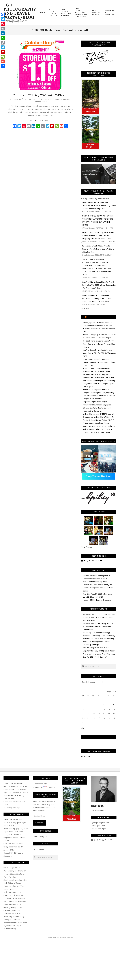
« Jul (82, 728)
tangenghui (97, 805)
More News (85, 308)
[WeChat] (2, 56)
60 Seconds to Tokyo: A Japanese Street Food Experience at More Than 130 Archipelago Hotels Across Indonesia (98, 235)
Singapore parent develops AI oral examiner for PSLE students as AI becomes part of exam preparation (97, 371)
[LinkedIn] (2, 33)
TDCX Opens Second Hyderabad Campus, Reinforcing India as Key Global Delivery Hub (99, 362)
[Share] (2, 66)
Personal (58, 99)
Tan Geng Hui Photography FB (98, 737)
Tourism (37, 101)
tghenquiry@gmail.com (100, 822)
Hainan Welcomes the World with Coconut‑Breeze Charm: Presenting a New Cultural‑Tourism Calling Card (99, 205)
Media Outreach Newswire (99, 317)
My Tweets (85, 756)
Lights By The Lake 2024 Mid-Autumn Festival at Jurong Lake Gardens (16, 795)
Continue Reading (40, 120)
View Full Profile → (98, 810)
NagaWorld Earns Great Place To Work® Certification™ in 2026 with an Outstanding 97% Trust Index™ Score (99, 285)
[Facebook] (2, 14)
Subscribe (39, 822)
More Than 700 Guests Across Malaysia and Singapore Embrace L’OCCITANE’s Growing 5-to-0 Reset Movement (99, 429)
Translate (51, 787)
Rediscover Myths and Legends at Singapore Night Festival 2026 (15, 822)
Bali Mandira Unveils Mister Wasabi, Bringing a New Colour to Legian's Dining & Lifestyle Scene (98, 249)
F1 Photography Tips (12, 807)
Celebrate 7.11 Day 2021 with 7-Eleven (40, 95)
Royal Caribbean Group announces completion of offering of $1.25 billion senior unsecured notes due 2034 (96, 298)
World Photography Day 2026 (95, 581)
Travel (44, 101)
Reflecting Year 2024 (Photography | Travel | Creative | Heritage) (98, 641)
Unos (57, 937)
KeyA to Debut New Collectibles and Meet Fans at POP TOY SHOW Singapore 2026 (99, 353)
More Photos (86, 547)
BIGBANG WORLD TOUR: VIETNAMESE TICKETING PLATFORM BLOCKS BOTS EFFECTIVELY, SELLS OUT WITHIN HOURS (97, 220)
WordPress (70, 937)
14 (104, 709)
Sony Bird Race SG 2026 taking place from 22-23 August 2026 (13, 847)
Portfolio (66, 99)
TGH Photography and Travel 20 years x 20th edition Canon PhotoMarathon (99, 617)
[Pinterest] (2, 24)
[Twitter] (2, 19)
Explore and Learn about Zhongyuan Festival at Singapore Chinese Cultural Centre (98, 588)
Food (52, 99)
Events (46, 99)
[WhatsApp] (2, 38)
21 (104, 713)
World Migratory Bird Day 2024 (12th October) (15, 925)
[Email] (2, 28)
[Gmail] (2, 61)
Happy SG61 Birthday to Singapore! (97, 600)
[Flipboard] (2, 52)
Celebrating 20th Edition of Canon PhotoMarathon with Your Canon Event (99, 626)
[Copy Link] (2, 42)
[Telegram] (2, 47)
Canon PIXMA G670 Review (15, 789)
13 (99, 709)
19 (93, 713)
